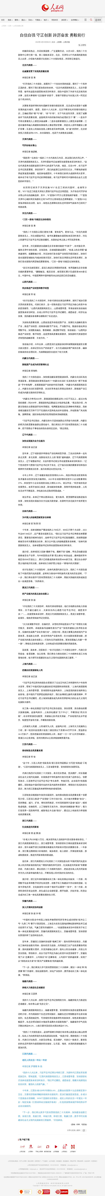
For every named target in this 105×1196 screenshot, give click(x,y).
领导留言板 (47, 1151)
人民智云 (64, 1151)
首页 (3, 20)
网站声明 (73, 1161)
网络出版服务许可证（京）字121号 (70, 1177)
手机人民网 (39, 1151)
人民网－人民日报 (63, 42)
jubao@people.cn (73, 1165)
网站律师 (80, 1161)
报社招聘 (31, 1161)
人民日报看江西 (18, 26)
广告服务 (45, 1161)
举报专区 (54, 20)
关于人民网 (22, 1161)
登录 (99, 20)
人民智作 (73, 1151)
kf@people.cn (34, 1169)
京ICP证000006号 (87, 1177)
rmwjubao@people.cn (80, 1169)
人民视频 (56, 1151)
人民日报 (22, 1151)
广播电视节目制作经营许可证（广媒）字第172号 (78, 1173)
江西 (9, 26)
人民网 (4, 26)
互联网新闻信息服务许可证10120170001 (23, 1173)
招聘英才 (38, 1161)
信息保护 (87, 1161)
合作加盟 (52, 1161)
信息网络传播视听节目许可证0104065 (15, 1177)
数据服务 (66, 1161)
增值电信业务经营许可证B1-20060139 (50, 1173)
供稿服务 (59, 1161)
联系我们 (94, 1161)
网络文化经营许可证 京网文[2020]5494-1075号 (43, 1177)
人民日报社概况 (13, 1161)
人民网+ (30, 1151)
